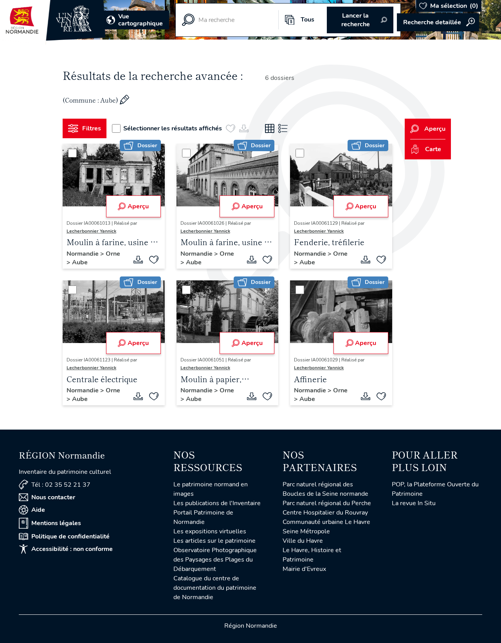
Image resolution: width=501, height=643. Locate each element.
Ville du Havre (303, 540)
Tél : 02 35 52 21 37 (60, 484)
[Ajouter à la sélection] (154, 260)
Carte (433, 149)
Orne (113, 253)
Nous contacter (53, 497)
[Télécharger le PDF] (138, 260)
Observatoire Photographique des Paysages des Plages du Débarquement (215, 559)
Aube (80, 262)
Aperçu (138, 206)
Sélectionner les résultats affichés (172, 128)
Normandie (83, 253)
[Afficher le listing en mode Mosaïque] (269, 128)
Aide (38, 510)
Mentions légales (56, 523)
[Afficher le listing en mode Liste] (283, 128)
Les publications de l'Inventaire (217, 503)
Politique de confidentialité (70, 536)
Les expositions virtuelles (209, 531)
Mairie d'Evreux (304, 569)
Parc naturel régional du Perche (327, 503)
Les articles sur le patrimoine (214, 540)
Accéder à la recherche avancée (438, 22)
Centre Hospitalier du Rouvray (325, 512)
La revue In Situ (414, 503)
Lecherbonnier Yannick (91, 231)
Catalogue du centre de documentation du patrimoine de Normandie (214, 587)
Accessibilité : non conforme (72, 549)
